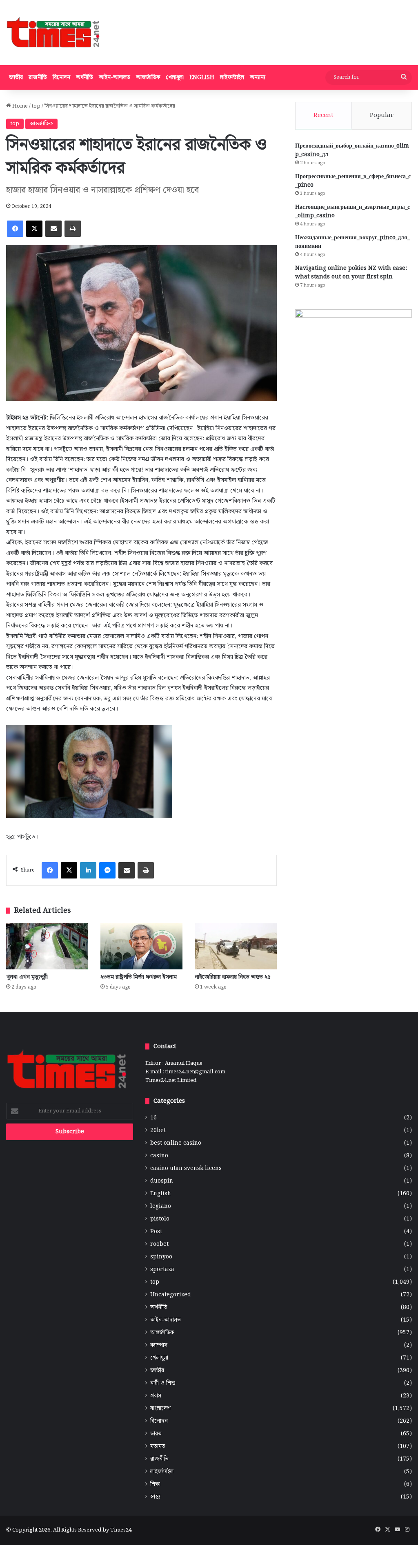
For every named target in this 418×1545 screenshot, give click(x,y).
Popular (382, 115)
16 (153, 1118)
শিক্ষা (155, 1484)
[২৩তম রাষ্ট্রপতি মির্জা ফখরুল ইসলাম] (141, 946)
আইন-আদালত (114, 77)
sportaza (162, 1269)
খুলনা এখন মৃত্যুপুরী (27, 977)
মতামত (157, 1446)
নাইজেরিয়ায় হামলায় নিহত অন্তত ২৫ (233, 977)
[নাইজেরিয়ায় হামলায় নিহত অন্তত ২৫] (236, 946)
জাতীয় (16, 77)
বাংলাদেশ (160, 1408)
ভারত (156, 1434)
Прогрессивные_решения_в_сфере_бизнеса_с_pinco (353, 181)
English (201, 77)
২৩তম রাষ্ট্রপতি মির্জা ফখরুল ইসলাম (138, 977)
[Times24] (53, 32)
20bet (158, 1130)
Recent (324, 115)
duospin (161, 1181)
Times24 (120, 1530)
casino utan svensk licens (186, 1168)
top (36, 106)
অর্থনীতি (84, 77)
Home (19, 106)
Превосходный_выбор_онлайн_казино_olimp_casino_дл (352, 150)
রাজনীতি (38, 77)
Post (156, 1231)
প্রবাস (155, 1396)
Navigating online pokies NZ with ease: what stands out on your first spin (351, 272)
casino (159, 1156)
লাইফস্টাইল (232, 77)
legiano (160, 1206)
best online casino (175, 1143)
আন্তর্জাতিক (148, 77)
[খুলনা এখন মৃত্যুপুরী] (47, 946)
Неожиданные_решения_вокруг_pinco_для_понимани (352, 242)
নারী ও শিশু (163, 1383)
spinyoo (161, 1257)
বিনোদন (61, 77)
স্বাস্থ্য (155, 1497)
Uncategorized (170, 1295)
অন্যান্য (257, 77)
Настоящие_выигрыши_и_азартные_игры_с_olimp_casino (352, 211)
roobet (159, 1244)
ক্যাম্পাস (158, 1345)
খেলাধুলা (175, 77)
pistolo (159, 1219)
